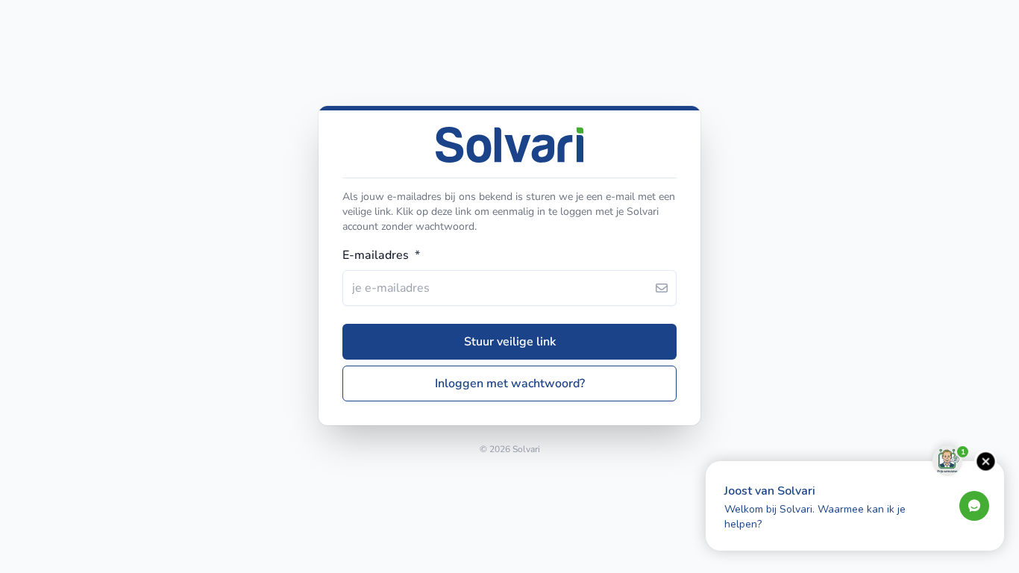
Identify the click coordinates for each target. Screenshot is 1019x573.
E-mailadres (381, 255)
